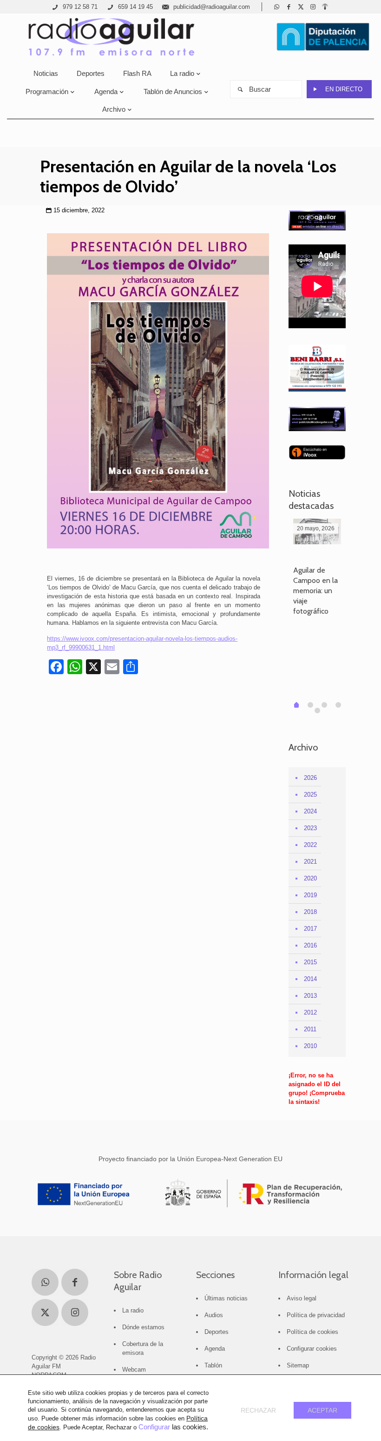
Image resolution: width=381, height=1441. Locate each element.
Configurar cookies (312, 1348)
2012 (310, 1012)
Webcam (134, 1369)
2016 (310, 945)
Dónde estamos (143, 1327)
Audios (213, 1315)
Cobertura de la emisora (142, 1348)
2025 (310, 794)
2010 (310, 1045)
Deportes (216, 1331)
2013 (310, 995)
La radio (133, 1310)
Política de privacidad (316, 1315)
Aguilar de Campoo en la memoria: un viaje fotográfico (315, 591)
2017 (310, 928)
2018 (310, 911)
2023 (310, 828)
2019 (310, 895)
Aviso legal (301, 1298)
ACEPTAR (322, 1410)
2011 (310, 1029)
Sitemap (298, 1365)
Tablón (213, 1365)
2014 (310, 978)
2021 (310, 861)
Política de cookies (312, 1331)
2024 (310, 811)
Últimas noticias (226, 1298)
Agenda (214, 1348)
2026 (310, 777)
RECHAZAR (258, 1410)
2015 (310, 962)
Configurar (154, 1427)
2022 (310, 844)
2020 (310, 878)
